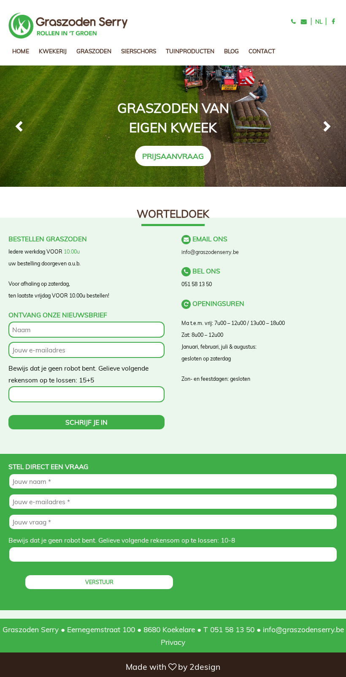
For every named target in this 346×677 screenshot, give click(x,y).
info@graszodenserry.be (210, 252)
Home (20, 51)
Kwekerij (53, 51)
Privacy (173, 642)
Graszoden (93, 51)
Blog (231, 51)
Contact (262, 51)
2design (204, 667)
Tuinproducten (190, 51)
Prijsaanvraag (173, 156)
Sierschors (138, 51)
